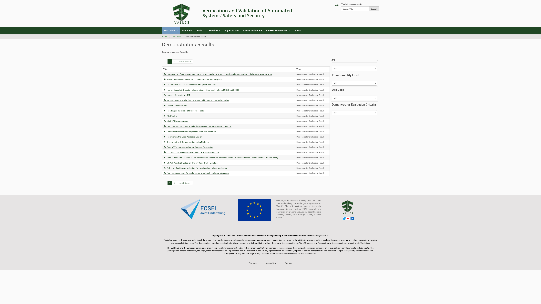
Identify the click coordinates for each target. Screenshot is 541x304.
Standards (214, 30)
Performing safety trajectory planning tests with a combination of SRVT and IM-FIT (203, 90)
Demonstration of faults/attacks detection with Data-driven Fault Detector (199, 126)
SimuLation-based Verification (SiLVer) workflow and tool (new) (194, 79)
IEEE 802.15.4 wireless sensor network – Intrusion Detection (193, 152)
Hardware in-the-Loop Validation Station (184, 137)
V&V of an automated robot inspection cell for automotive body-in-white (198, 100)
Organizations (231, 30)
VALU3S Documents (276, 30)
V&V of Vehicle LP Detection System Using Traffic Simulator (192, 163)
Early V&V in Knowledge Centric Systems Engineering (190, 147)
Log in (336, 5)
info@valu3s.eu (322, 235)
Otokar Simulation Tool (177, 105)
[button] (178, 30)
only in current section (353, 4)
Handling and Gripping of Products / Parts (185, 111)
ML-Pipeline (172, 116)
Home (164, 36)
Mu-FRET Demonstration (178, 121)
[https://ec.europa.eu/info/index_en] (254, 210)
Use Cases (169, 30)
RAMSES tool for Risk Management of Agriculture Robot (191, 85)
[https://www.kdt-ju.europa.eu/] (203, 209)
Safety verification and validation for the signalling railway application (197, 168)
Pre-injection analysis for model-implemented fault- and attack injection (198, 173)
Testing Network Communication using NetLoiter (188, 142)
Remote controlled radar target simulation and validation (191, 131)
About (297, 30)
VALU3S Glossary (252, 30)
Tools (199, 30)
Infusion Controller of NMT (178, 95)
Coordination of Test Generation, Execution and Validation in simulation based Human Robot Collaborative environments (219, 74)
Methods (187, 30)
